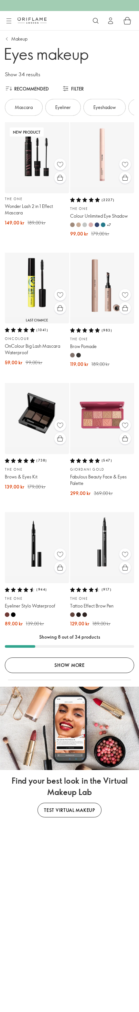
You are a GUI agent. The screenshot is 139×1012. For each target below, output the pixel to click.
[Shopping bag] (127, 21)
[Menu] (9, 21)
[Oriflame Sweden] (32, 20)
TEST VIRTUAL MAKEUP (69, 810)
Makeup (19, 39)
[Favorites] (60, 164)
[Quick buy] (60, 178)
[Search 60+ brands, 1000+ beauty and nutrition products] (96, 21)
